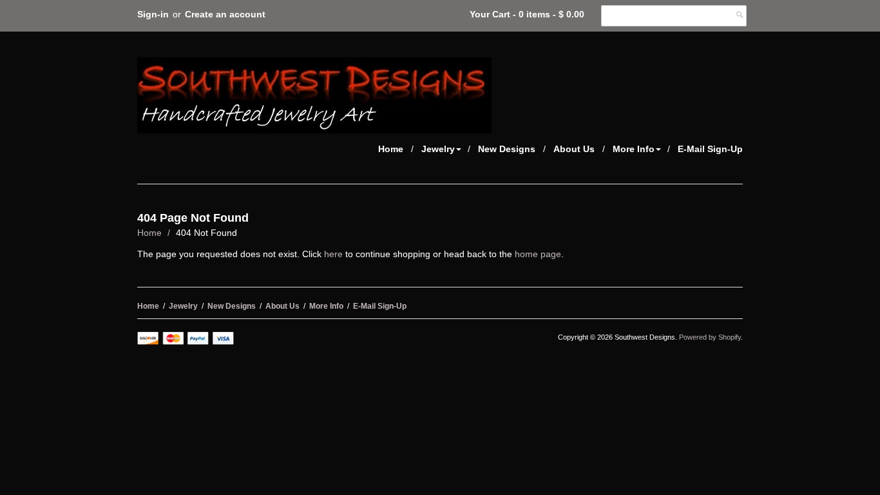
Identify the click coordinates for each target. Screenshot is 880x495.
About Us (574, 149)
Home (390, 149)
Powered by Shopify (710, 337)
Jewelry (438, 149)
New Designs (506, 149)
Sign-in (153, 14)
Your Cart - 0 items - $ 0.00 (527, 14)
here (333, 254)
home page (538, 254)
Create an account (225, 14)
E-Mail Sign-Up (710, 149)
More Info (634, 149)
